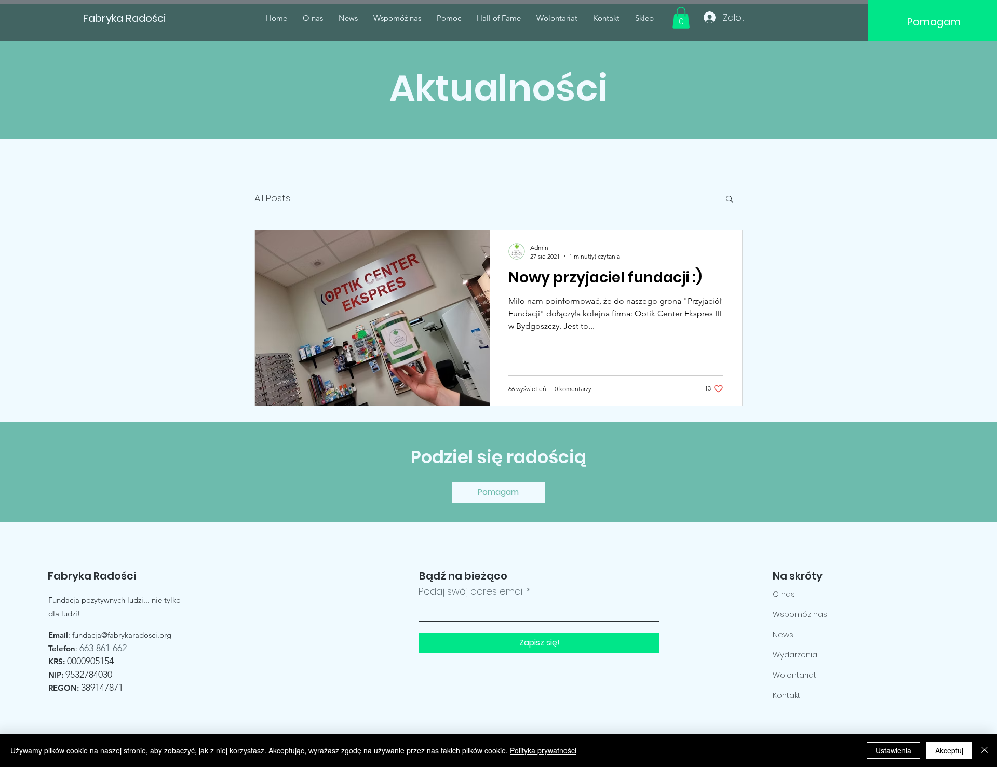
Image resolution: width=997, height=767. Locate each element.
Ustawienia (893, 750)
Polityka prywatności (543, 750)
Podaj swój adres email (471, 591)
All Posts (272, 198)
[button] (681, 18)
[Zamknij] (984, 750)
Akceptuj (949, 750)
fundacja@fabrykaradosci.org (121, 635)
